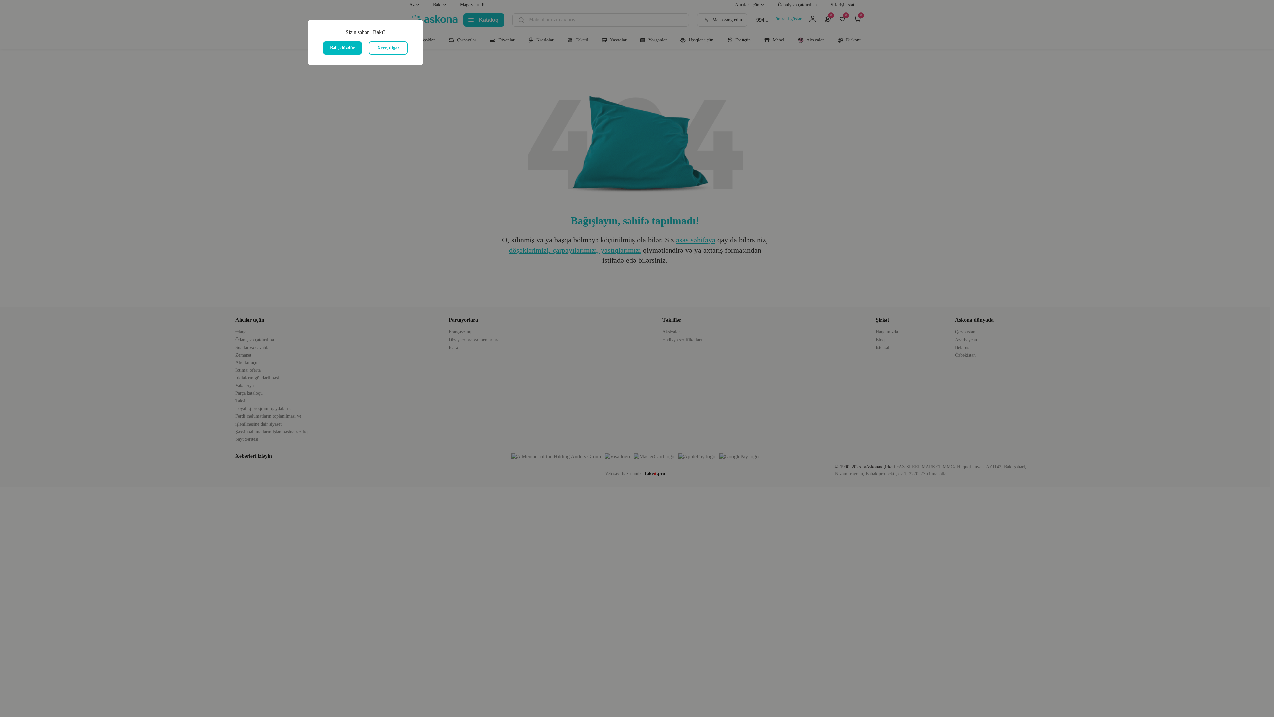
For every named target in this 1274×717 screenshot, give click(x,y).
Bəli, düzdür (342, 47)
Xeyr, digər (388, 47)
